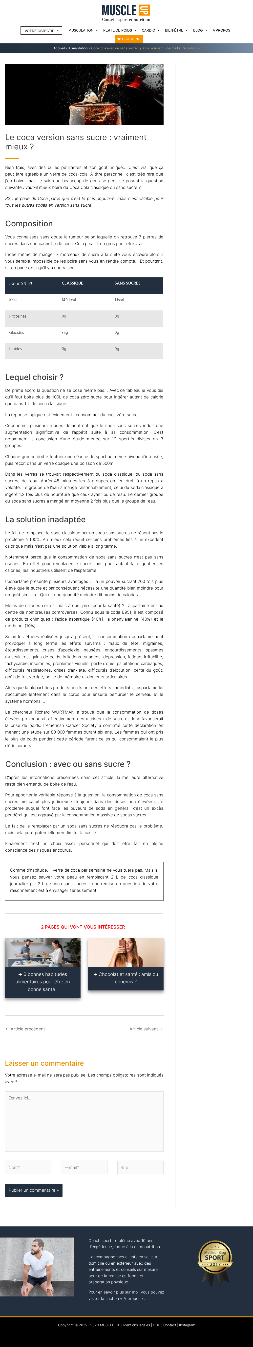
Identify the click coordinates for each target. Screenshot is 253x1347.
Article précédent (25, 1028)
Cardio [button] (148, 30)
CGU (156, 1325)
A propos (221, 30)
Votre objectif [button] (39, 31)
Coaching (131, 39)
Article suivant (146, 1028)
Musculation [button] (80, 30)
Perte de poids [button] (117, 30)
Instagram (187, 1325)
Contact (169, 1325)
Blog (198, 30)
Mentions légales (136, 1325)
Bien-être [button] (174, 30)
